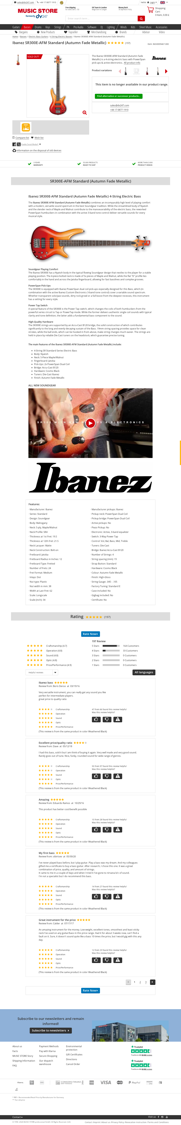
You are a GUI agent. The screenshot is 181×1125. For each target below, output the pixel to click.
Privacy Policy (117, 1122)
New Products (48, 32)
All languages (144, 672)
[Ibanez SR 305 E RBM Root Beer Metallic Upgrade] (136, 71)
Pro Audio (78, 27)
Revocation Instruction (135, 1122)
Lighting (111, 27)
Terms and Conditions (158, 1122)
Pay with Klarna (47, 1051)
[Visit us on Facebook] (158, 1117)
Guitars (16, 27)
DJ (102, 27)
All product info (132, 62)
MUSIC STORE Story (22, 1055)
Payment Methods (49, 1046)
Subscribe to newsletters (49, 1030)
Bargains (23, 32)
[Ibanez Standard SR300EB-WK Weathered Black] (158, 71)
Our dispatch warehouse (46, 1062)
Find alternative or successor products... (118, 96)
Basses (27, 27)
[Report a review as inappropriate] (117, 719)
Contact (16, 1117)
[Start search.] (141, 18)
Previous (119, 71)
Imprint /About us (101, 1122)
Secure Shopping (48, 1055)
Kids (133, 27)
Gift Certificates (74, 1054)
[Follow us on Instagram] (162, 1117)
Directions (71, 1059)
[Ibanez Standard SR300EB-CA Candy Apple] (147, 71)
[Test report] (25, 127)
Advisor (146, 32)
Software (91, 27)
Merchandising (98, 32)
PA (68, 27)
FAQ (14, 1065)
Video (162, 32)
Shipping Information (23, 1060)
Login (152, 2)
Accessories (161, 27)
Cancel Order (73, 1064)
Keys (48, 27)
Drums (38, 27)
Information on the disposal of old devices (39, 150)
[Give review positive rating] (96, 719)
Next (166, 71)
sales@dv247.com (25, 2)
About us (17, 1046)
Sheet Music (145, 27)
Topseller (73, 32)
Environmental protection (74, 1048)
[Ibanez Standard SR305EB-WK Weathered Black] (126, 71)
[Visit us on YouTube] (167, 1117)
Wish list (39, 137)
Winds (123, 27)
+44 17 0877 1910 (119, 109)
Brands (123, 32)
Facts (15, 1051)
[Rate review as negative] (107, 719)
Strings (57, 27)
